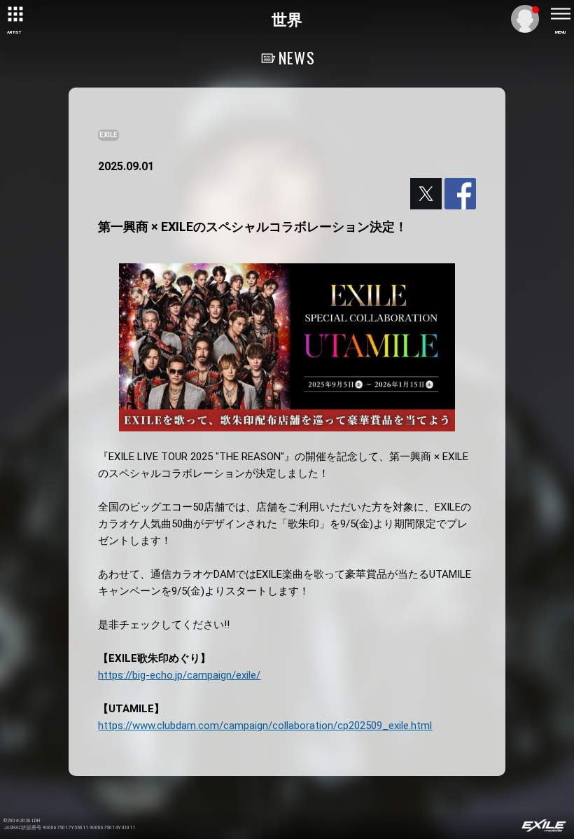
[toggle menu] (560, 14)
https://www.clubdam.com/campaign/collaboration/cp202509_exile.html (265, 725)
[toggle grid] (14, 14)
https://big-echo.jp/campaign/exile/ (179, 675)
